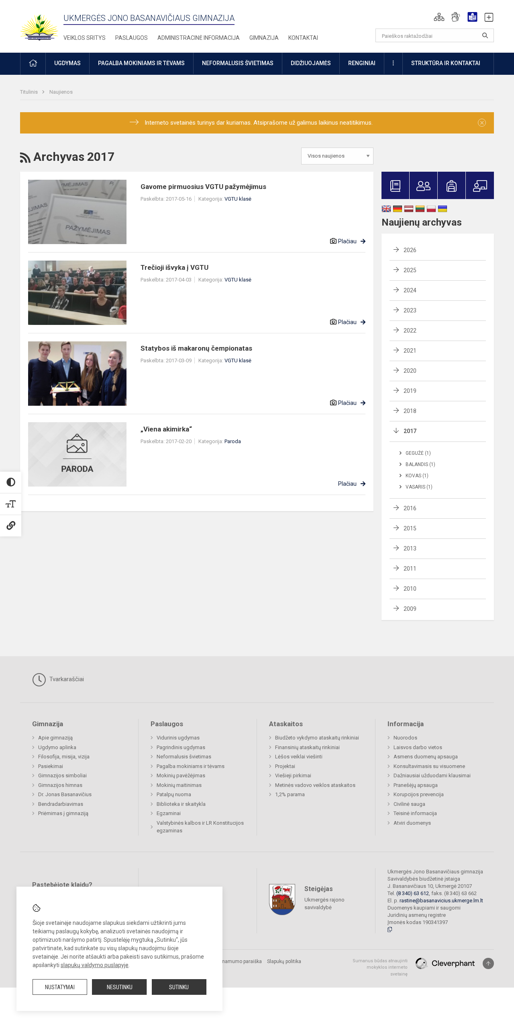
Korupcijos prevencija (419, 794)
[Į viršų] (488, 963)
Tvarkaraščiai (66, 679)
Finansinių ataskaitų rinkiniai (307, 747)
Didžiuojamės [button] (311, 63)
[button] (439, 17)
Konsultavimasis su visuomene (429, 766)
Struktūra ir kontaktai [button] (445, 63)
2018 (410, 411)
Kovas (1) (417, 476)
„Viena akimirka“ (166, 429)
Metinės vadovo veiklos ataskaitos (315, 785)
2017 (410, 431)
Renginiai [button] (361, 63)
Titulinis (29, 92)
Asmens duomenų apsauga (426, 757)
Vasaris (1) (419, 487)
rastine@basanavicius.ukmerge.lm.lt (441, 901)
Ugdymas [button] (67, 63)
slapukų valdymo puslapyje (94, 965)
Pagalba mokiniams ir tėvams (190, 766)
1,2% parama (290, 794)
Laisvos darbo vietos (418, 747)
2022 (410, 330)
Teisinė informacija (415, 813)
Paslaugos (131, 38)
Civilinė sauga (409, 804)
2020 (410, 371)
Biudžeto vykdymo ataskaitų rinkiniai (317, 738)
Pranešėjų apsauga (416, 785)
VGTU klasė (237, 199)
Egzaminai (169, 813)
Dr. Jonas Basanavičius (65, 794)
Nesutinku (120, 987)
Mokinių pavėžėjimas (181, 775)
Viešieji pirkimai (293, 775)
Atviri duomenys (412, 823)
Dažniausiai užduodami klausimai (432, 775)
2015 (410, 528)
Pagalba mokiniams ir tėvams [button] (141, 63)
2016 (410, 508)
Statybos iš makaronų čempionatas (196, 348)
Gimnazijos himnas (60, 785)
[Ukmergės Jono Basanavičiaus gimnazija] (44, 24)
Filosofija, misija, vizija (64, 757)
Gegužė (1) (418, 453)
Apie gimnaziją (55, 738)
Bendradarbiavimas (60, 804)
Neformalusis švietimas (184, 757)
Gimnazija (264, 38)
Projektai (285, 766)
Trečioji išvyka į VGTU (174, 267)
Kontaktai (303, 38)
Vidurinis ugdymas (178, 738)
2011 (410, 568)
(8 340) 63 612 (412, 893)
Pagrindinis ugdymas (181, 747)
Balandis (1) (420, 464)
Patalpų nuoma (174, 794)
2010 (410, 588)
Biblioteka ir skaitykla (181, 804)
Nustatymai (60, 987)
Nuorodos (405, 738)
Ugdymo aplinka (57, 747)
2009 (410, 609)
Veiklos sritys (84, 38)
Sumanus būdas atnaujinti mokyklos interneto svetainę (380, 967)
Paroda (232, 441)
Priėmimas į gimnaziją (63, 813)
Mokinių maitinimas (179, 785)
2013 (410, 548)
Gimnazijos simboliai (62, 775)
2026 (410, 250)
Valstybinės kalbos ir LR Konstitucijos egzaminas (200, 827)
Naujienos (61, 92)
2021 (410, 350)
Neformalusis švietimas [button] (237, 63)
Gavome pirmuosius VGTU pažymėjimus (203, 187)
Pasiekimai (50, 766)
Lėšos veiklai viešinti (298, 757)
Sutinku (179, 987)
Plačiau (347, 241)
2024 (410, 290)
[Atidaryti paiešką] (485, 35)
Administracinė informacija (198, 38)
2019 (410, 391)
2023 (410, 310)
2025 (410, 270)
